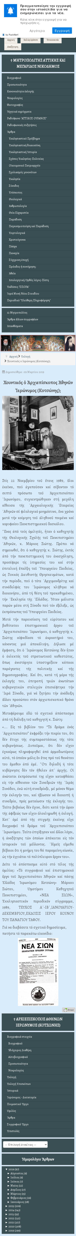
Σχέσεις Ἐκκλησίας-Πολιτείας (25, 159)
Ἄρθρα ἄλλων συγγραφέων (22, 319)
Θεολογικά (14, 199)
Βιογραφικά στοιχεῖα (19, 1037)
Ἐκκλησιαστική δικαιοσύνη (23, 145)
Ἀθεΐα (11, 273)
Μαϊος (12, 1186)
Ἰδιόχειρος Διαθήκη (19, 1050)
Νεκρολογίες (15, 98)
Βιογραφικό (14, 78)
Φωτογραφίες (15, 105)
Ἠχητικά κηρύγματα (19, 112)
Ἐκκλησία (13, 179)
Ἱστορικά (12, 1091)
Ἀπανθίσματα (15, 326)
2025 (9, 1206)
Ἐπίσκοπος (14, 192)
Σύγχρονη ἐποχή (18, 260)
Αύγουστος (15, 1173)
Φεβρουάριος (17, 1198)
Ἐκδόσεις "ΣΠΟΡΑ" (18, 287)
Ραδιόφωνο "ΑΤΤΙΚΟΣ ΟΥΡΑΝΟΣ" (27, 118)
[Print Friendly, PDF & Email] (68, 1010)
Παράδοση (14, 219)
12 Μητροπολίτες (17, 313)
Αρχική (11, 39)
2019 (9, 1231)
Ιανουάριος (15, 1202)
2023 (9, 1214)
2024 (9, 1210)
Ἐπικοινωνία (53, 39)
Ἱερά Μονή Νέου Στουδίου (23, 294)
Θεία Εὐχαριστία (18, 213)
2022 (9, 1218)
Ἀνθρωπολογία (17, 206)
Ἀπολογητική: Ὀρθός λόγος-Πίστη (28, 280)
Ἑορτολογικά (16, 233)
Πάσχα (12, 246)
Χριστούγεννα (16, 240)
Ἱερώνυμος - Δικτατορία (21, 1097)
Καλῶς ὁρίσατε (31, 39)
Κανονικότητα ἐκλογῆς (20, 91)
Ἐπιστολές (13, 1131)
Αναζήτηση (12, 46)
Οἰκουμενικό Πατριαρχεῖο (23, 165)
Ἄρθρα (11, 132)
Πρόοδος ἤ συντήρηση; (21, 267)
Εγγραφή (62, 30)
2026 (9, 1169)
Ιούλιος (13, 1177)
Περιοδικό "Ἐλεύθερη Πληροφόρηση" (29, 300)
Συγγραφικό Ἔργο (18, 1124)
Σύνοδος (13, 186)
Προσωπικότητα (17, 85)
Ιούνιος (13, 1182)
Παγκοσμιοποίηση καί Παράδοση (28, 226)
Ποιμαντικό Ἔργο (18, 1104)
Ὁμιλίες (11, 1111)
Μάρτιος (14, 1194)
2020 (10, 1226)
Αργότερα (37, 30)
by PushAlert (12, 34)
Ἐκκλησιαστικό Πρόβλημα (23, 139)
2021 (9, 1222)
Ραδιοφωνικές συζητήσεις (22, 125)
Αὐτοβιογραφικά (17, 1057)
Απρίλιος (14, 1190)
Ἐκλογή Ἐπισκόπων (19, 1084)
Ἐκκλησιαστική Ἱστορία (22, 152)
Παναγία (13, 253)
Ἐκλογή (11, 1077)
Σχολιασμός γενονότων (21, 172)
